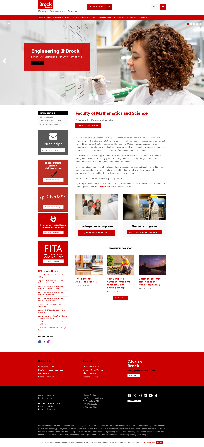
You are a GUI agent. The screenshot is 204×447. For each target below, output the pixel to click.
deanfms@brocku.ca (104, 186)
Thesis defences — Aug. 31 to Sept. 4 (85, 280)
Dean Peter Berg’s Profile (50, 120)
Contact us (143, 17)
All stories (119, 298)
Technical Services (54, 17)
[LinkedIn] (145, 396)
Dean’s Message (46, 117)
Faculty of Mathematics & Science (57, 11)
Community (122, 17)
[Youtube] (151, 396)
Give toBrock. (135, 363)
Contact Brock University (94, 370)
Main (41, 17)
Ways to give (132, 375)
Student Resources (106, 17)
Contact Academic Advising (88, 125)
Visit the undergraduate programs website (94, 232)
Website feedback (91, 377)
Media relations (90, 373)
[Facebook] (40, 341)
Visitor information (91, 366)
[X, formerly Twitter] (44, 341)
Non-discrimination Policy (49, 403)
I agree (159, 442)
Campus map (44, 373)
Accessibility (52, 409)
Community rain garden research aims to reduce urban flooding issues (118, 283)
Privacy (41, 409)
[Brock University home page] (45, 4)
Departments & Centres (85, 17)
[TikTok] (156, 396)
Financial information (47, 377)
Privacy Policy (149, 442)
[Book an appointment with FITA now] (53, 265)
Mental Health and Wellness (50, 370)
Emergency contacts (47, 366)
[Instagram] (48, 341)
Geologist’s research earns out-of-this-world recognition (149, 281)
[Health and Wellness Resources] (53, 237)
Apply (132, 17)
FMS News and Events (48, 271)
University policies (46, 406)
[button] (5, 62)
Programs (69, 17)
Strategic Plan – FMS (49, 124)
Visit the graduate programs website (143, 232)
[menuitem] (99, 7)
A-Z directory (133, 401)
